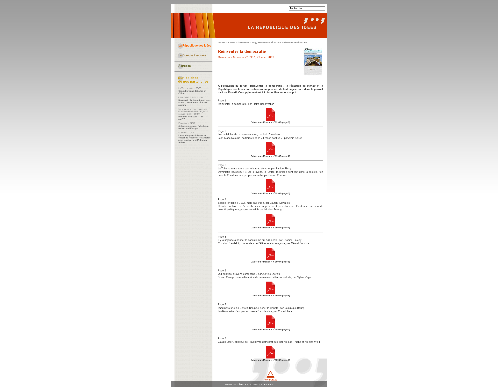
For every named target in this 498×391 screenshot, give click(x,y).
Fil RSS (268, 384)
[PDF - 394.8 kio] (270, 119)
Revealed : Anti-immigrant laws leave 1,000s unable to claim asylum (194, 102)
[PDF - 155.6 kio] (270, 225)
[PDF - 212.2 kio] (270, 259)
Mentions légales (236, 384)
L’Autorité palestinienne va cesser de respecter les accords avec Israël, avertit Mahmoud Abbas (194, 139)
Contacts (256, 384)
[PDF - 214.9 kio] (270, 190)
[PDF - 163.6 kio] (270, 357)
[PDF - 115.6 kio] (270, 327)
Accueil (221, 42)
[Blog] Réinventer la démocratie (266, 42)
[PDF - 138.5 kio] (270, 293)
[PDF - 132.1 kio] (270, 153)
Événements (243, 42)
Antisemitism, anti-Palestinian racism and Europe (193, 127)
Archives (231, 42)
